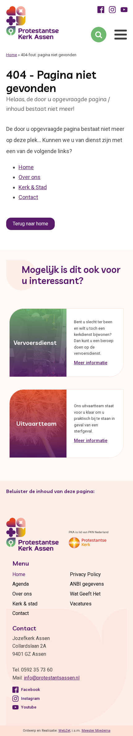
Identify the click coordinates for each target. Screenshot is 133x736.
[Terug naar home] (29, 24)
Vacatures (81, 604)
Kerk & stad (24, 604)
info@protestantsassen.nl (51, 678)
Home (11, 54)
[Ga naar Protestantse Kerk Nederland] (87, 542)
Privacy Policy (85, 574)
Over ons (30, 177)
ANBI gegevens (87, 584)
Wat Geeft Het (85, 594)
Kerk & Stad (33, 187)
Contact (28, 197)
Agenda (20, 584)
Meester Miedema (96, 731)
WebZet (64, 731)
